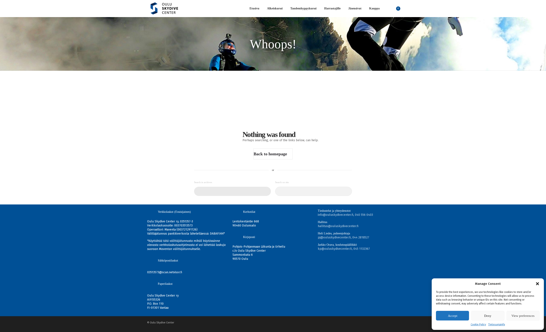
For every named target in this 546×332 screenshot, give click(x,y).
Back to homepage (270, 153)
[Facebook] (392, 322)
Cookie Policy (478, 324)
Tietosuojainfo (496, 324)
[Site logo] (164, 8)
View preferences (522, 315)
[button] (537, 284)
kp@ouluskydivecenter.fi (335, 249)
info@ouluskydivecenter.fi (335, 215)
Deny (487, 315)
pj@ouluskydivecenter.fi (334, 237)
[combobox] (232, 191)
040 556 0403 (364, 215)
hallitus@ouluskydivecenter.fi (338, 226)
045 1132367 (361, 249)
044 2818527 (360, 237)
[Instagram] (397, 322)
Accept (452, 315)
